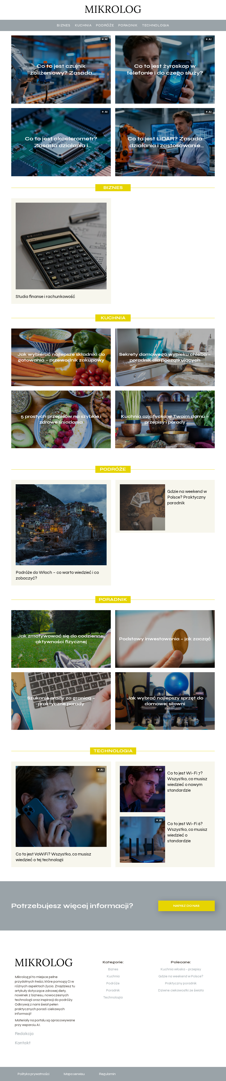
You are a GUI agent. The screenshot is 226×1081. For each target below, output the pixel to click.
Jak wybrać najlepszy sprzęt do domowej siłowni (165, 701)
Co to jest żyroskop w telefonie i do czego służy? (165, 69)
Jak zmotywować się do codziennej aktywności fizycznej (61, 638)
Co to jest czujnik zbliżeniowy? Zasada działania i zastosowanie (61, 69)
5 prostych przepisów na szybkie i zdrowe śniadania (61, 419)
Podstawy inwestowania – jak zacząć (165, 639)
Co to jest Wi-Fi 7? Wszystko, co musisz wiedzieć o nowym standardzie (187, 781)
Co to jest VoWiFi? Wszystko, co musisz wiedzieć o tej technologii (53, 857)
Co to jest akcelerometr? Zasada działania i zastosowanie (61, 142)
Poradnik (128, 25)
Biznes (63, 25)
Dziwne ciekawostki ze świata (181, 990)
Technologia (155, 25)
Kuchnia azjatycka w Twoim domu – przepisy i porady (165, 419)
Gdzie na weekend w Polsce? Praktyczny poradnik (187, 497)
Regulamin (107, 1074)
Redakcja (24, 1033)
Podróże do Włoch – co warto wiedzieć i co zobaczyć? (57, 575)
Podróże (105, 25)
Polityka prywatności (33, 1074)
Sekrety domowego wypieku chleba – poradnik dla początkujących (165, 357)
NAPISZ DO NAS (186, 906)
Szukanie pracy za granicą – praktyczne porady (61, 701)
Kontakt (22, 1043)
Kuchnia (83, 25)
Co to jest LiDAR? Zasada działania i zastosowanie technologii (165, 142)
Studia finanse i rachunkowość (45, 296)
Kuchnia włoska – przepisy (180, 969)
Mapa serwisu (74, 1074)
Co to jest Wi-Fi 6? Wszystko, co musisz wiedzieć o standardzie (187, 832)
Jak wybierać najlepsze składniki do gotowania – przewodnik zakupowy (61, 357)
